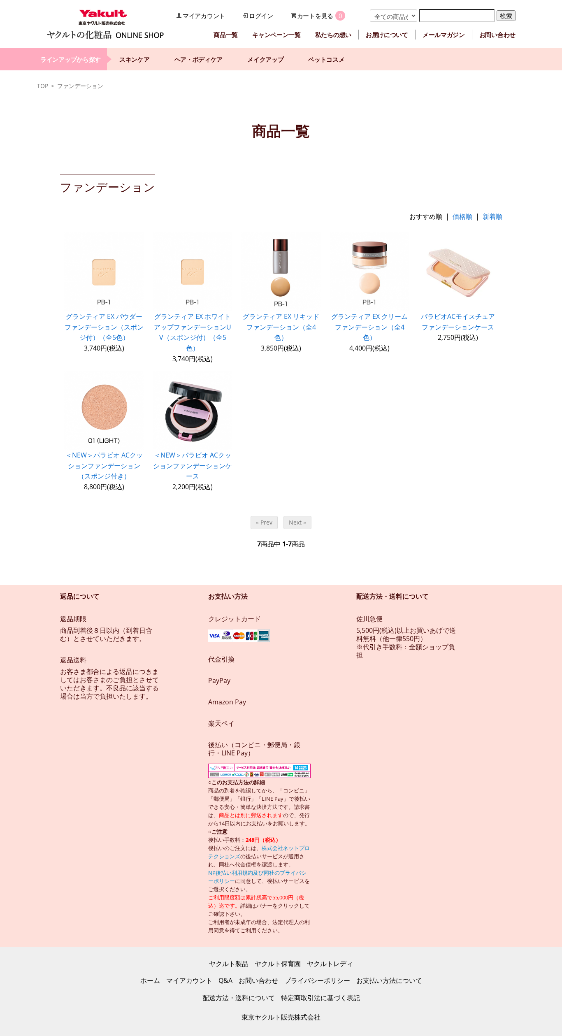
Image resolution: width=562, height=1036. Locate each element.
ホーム (150, 980)
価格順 (462, 216)
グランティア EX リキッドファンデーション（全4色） (281, 327)
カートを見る (315, 16)
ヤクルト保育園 (278, 963)
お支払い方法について (389, 980)
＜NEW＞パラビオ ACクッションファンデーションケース (192, 466)
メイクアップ (265, 59)
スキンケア (134, 59)
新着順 (492, 216)
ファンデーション (80, 86)
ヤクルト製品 (228, 963)
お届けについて (387, 34)
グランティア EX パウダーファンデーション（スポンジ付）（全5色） (104, 327)
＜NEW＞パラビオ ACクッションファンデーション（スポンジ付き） (104, 466)
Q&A (225, 980)
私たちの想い (333, 34)
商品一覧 (226, 34)
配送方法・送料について (238, 997)
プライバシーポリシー (317, 980)
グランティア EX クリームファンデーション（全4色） (369, 327)
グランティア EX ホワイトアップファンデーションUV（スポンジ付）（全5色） (192, 332)
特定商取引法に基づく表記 (320, 997)
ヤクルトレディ (330, 963)
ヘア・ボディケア (198, 59)
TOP (42, 86)
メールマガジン (444, 34)
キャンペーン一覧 (276, 34)
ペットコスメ (326, 59)
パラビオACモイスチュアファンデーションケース (458, 322)
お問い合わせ (497, 34)
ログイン (261, 16)
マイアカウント (204, 16)
